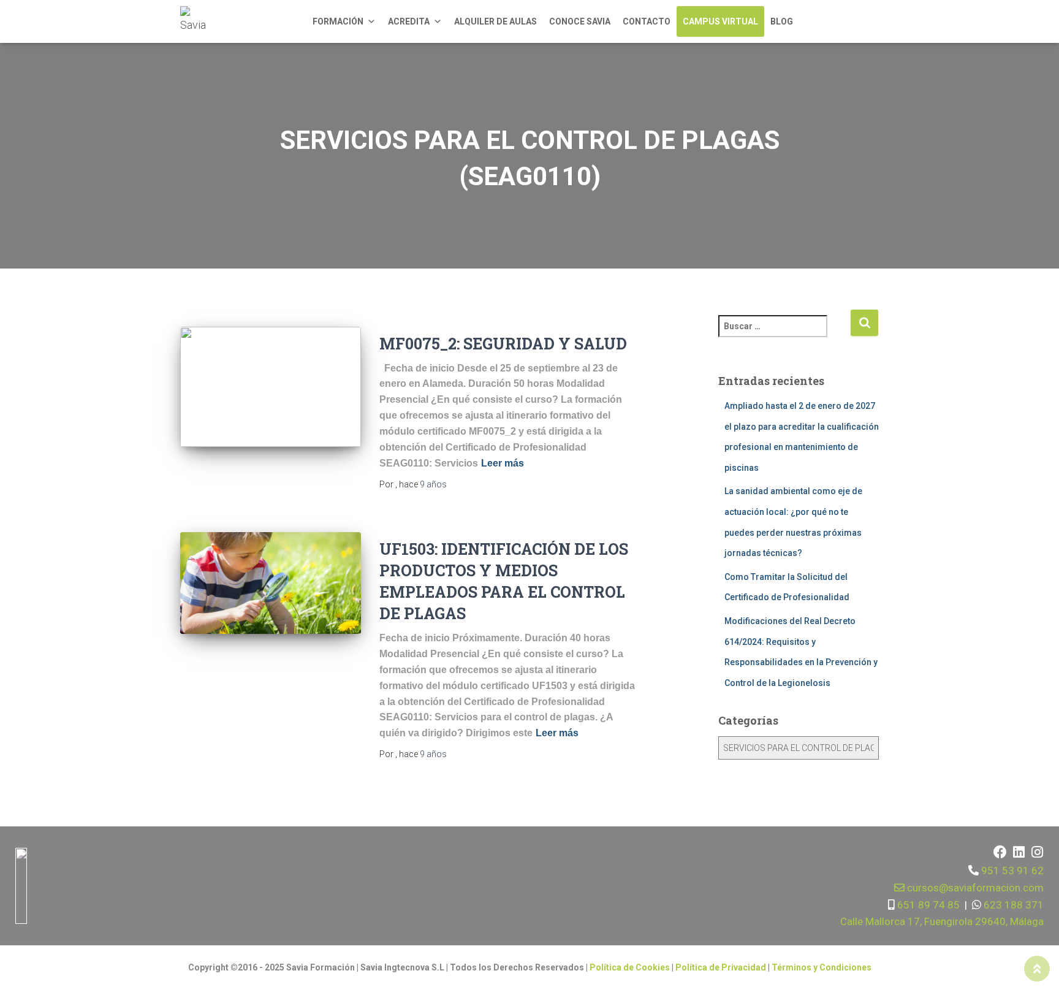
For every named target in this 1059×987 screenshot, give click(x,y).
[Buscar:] (784, 334)
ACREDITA (409, 21)
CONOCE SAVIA (579, 21)
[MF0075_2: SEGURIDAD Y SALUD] (270, 387)
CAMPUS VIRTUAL (720, 21)
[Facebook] (1000, 852)
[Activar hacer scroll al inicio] (1037, 968)
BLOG (781, 21)
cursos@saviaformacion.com (974, 888)
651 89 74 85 (927, 905)
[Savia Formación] (195, 21)
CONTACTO (646, 21)
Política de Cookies (630, 967)
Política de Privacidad (721, 967)
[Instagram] (1037, 852)
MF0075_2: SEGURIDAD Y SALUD (503, 343)
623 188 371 (1012, 905)
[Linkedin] (1018, 852)
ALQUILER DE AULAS (495, 21)
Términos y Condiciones (821, 967)
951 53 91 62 (1012, 870)
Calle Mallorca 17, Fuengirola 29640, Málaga (942, 921)
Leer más (502, 463)
